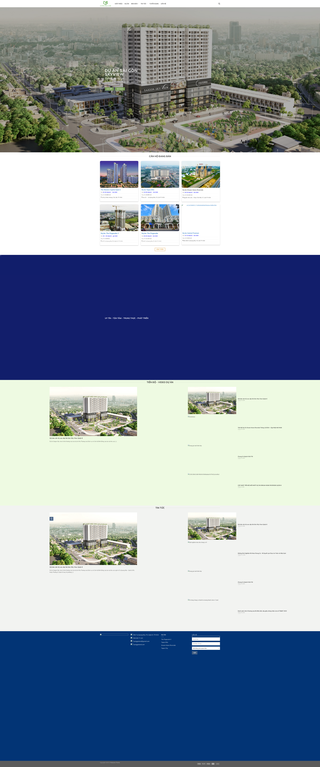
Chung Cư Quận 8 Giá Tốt (245, 456)
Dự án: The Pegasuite (150, 233)
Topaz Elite (164, 642)
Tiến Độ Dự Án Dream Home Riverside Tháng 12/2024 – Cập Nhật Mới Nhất (260, 427)
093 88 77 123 (138, 638)
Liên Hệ (163, 4)
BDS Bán (134, 4)
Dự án (127, 4)
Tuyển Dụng (154, 4)
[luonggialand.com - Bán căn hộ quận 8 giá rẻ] (106, 3)
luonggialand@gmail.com (141, 641)
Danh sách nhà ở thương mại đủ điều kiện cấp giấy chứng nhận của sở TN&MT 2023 (262, 611)
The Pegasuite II (166, 639)
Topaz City (164, 648)
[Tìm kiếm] (219, 3)
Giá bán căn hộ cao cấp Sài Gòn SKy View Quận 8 (66, 438)
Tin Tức (143, 4)
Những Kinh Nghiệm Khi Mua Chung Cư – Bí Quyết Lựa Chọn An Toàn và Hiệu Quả (262, 553)
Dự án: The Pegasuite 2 (110, 233)
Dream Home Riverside (168, 645)
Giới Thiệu (118, 4)
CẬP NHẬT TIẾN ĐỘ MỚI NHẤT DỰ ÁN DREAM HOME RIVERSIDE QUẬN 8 (259, 485)
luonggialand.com (139, 644)
